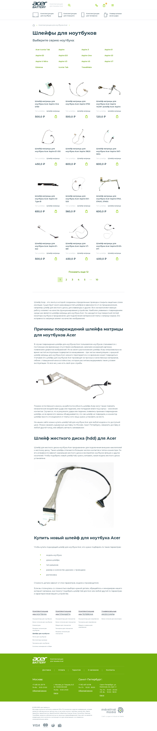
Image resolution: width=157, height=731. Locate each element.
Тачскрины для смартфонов (87, 622)
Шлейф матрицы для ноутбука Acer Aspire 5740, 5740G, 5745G (108, 199)
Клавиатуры (36, 625)
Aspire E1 (109, 49)
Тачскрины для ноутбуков (41, 643)
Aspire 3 (85, 49)
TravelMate (87, 67)
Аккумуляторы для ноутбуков (42, 619)
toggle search (69, 5)
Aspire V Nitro (42, 61)
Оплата (61, 670)
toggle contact (96, 5)
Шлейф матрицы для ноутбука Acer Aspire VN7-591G (108, 151)
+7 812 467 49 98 (84, 685)
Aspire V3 (63, 61)
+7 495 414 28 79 (39, 685)
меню (112, 5)
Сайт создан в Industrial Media (113, 716)
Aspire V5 (86, 61)
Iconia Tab (63, 67)
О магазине (93, 670)
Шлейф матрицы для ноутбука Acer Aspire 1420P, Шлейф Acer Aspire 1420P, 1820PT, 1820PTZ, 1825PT (108, 106)
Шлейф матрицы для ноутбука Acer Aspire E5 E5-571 (109, 246)
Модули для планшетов (63, 625)
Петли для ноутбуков (39, 637)
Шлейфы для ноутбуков (41, 633)
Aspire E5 (40, 55)
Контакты (110, 670)
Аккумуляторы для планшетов (65, 619)
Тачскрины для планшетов (64, 628)
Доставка (46, 670)
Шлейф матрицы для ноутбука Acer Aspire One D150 (47, 104)
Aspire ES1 (63, 55)
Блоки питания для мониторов (112, 619)
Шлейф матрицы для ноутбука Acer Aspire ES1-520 (77, 199)
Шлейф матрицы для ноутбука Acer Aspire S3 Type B (46, 199)
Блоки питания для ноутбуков (42, 622)
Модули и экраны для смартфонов (85, 626)
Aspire (61, 49)
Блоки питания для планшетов (66, 622)
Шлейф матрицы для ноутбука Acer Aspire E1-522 (46, 246)
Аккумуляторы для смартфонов (88, 619)
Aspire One (87, 55)
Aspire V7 (109, 61)
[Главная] (34, 25)
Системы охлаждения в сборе (42, 646)
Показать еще (78, 272)
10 (97, 279)
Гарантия (76, 670)
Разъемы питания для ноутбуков (40, 629)
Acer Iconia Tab (43, 49)
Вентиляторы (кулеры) (40, 640)
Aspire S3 (109, 55)
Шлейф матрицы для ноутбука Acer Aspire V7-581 (77, 246)
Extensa (39, 67)
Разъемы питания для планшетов (63, 632)
